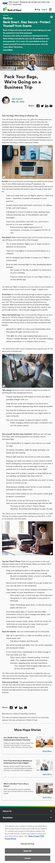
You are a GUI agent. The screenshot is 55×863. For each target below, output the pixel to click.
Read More (47, 751)
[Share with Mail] (51, 105)
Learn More (8, 50)
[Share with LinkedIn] (46, 105)
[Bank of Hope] (12, 9)
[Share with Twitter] (42, 105)
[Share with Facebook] (38, 105)
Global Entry (11, 329)
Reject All (27, 851)
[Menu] (50, 9)
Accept (27, 858)
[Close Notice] (51, 16)
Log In (44, 9)
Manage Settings (27, 843)
